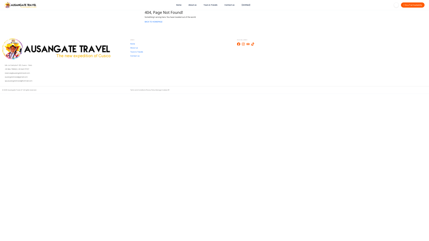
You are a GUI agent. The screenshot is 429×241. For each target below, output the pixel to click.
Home (178, 5)
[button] (396, 5)
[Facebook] (238, 44)
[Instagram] (243, 44)
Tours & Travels (210, 5)
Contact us (229, 5)
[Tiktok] (252, 44)
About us (192, 5)
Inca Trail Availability (413, 5)
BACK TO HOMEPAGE (153, 22)
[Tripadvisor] (248, 44)
